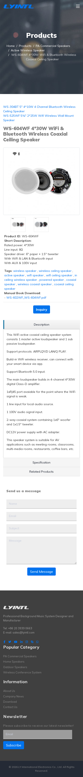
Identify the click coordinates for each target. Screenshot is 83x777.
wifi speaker (35, 275)
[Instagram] (27, 642)
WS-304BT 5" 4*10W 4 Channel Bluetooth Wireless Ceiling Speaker (39, 109)
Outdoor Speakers (15, 667)
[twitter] (9, 642)
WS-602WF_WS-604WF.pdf (26, 297)
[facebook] (4, 642)
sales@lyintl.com (23, 632)
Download (10, 701)
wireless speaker (24, 271)
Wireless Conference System (22, 672)
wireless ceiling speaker (55, 271)
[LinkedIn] (21, 642)
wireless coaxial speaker (35, 284)
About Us (9, 691)
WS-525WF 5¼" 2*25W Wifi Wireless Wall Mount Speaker (38, 118)
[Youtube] (15, 642)
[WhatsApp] (37, 642)
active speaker (14, 275)
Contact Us (10, 707)
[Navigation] (78, 6)
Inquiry (41, 309)
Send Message (41, 571)
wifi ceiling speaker (59, 275)
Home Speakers (13, 661)
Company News (13, 696)
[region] (41, 324)
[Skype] (32, 642)
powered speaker (51, 280)
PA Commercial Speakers (20, 656)
